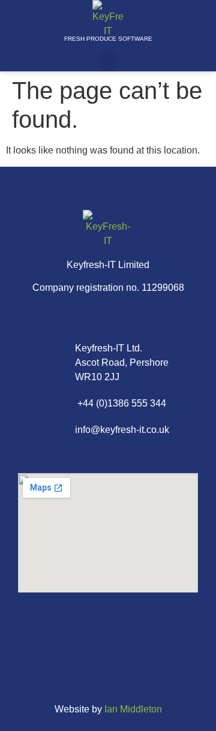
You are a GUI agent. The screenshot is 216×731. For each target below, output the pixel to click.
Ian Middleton (133, 709)
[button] (108, 61)
